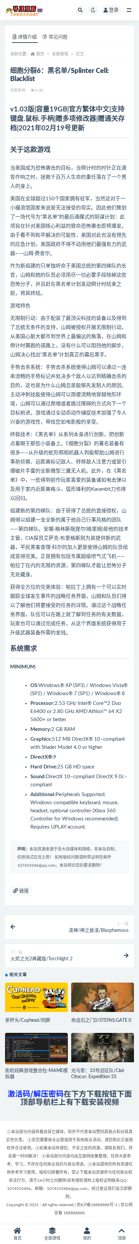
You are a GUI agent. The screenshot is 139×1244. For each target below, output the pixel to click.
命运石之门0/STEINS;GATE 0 (101, 1020)
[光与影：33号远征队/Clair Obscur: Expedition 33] (102, 1047)
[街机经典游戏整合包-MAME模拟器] (36, 1050)
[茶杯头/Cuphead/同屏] (36, 997)
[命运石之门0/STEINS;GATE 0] (102, 997)
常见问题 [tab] (58, 37)
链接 (23, 891)
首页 (40, 54)
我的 (87, 1238)
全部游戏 (60, 54)
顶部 (122, 1238)
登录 (113, 10)
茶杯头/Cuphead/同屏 (27, 1020)
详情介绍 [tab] (27, 37)
